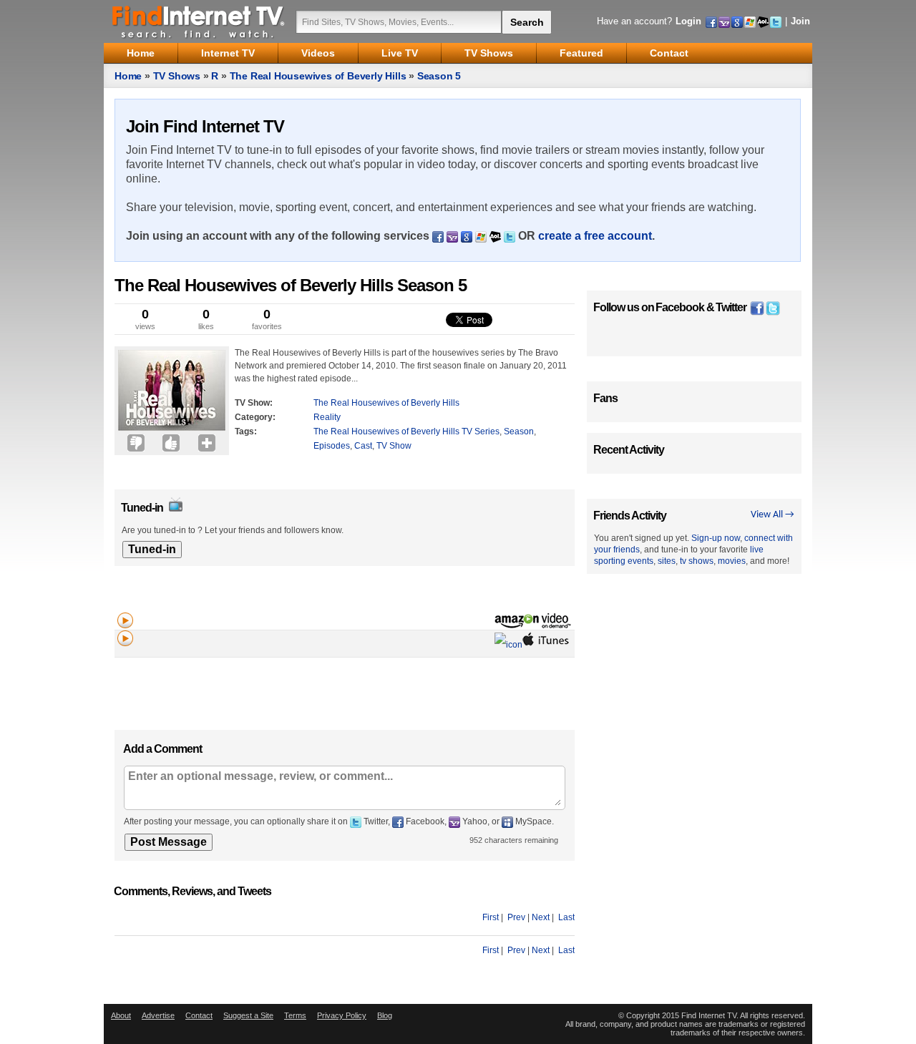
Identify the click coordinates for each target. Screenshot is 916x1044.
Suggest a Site (248, 1015)
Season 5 (439, 76)
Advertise (158, 1015)
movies (732, 561)
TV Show (393, 446)
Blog (384, 1015)
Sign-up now (715, 538)
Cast (363, 446)
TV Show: (254, 403)
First (490, 917)
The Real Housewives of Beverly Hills (318, 76)
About (121, 1015)
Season (519, 431)
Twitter (731, 307)
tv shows (696, 561)
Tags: (246, 431)
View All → (772, 514)
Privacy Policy (341, 1015)
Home (128, 76)
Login (688, 21)
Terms (295, 1015)
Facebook (680, 307)
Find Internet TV (199, 21)
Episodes (331, 446)
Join (800, 21)
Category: (255, 417)
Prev (516, 917)
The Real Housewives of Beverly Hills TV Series (406, 431)
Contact (199, 1015)
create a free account (595, 236)
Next (541, 917)
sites (667, 561)
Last (566, 917)
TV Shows (176, 76)
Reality (327, 417)
